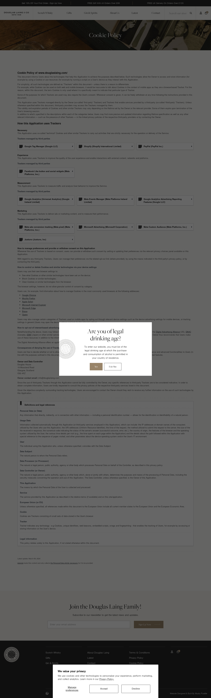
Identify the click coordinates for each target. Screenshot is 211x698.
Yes (96, 366)
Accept (104, 688)
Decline (136, 688)
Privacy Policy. (106, 679)
